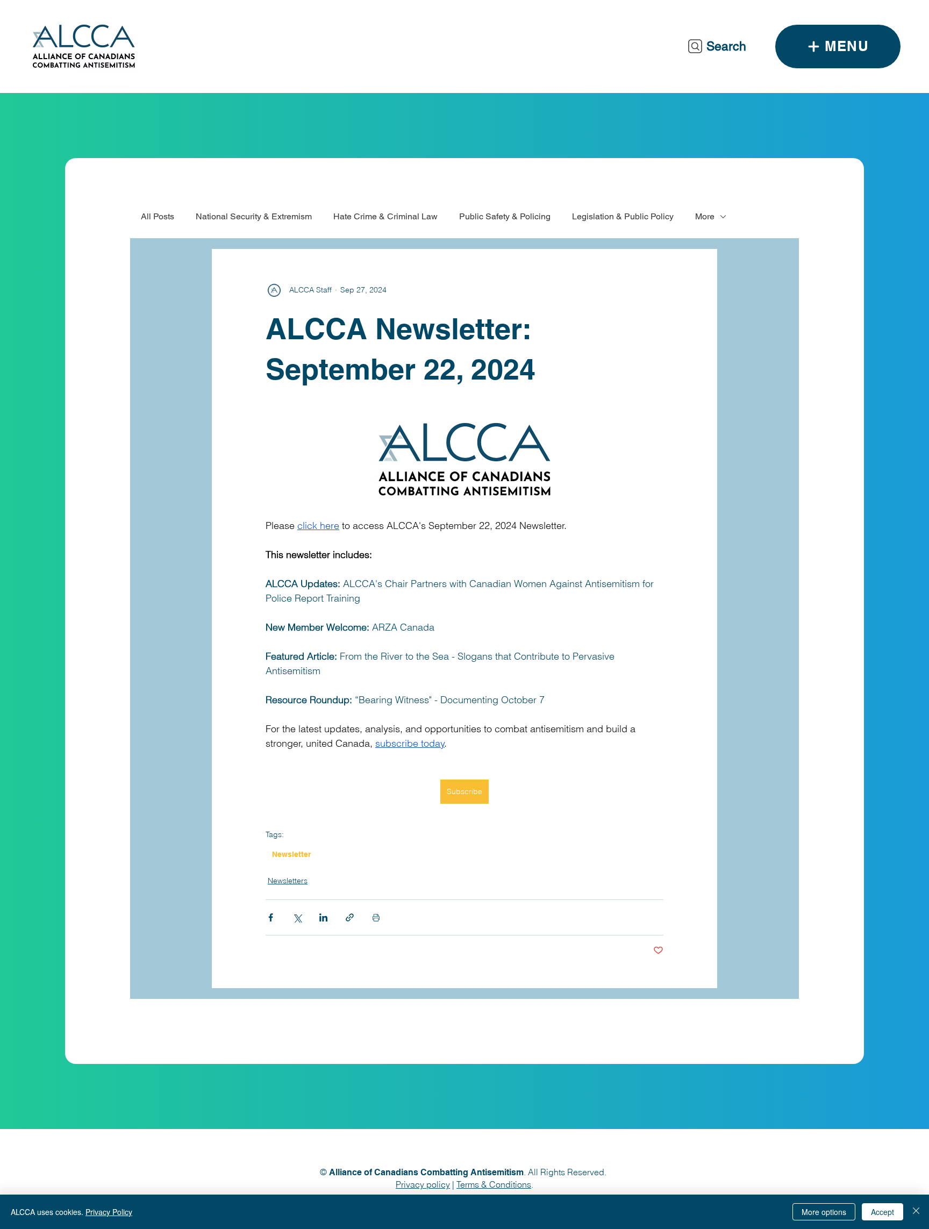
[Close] (916, 1211)
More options (824, 1211)
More (704, 216)
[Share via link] (350, 917)
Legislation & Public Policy (623, 216)
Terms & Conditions (493, 1184)
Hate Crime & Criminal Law (385, 216)
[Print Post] (376, 917)
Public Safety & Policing (505, 216)
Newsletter (291, 854)
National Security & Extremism (254, 216)
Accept (882, 1211)
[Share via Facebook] (271, 917)
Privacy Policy (108, 1211)
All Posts (157, 216)
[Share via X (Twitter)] (297, 917)
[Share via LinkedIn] (323, 917)
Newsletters (288, 880)
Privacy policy (423, 1184)
